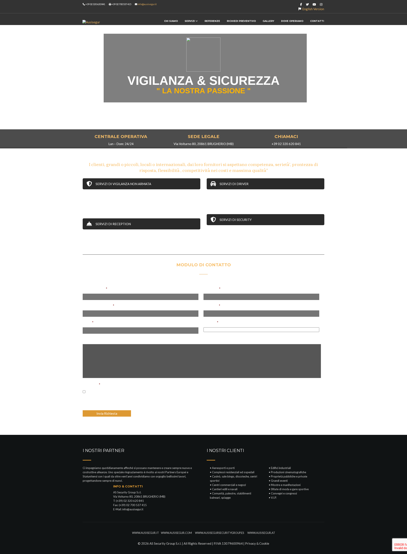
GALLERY (268, 21)
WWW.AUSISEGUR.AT (261, 532)
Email (88, 322)
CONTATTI (317, 21)
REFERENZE (212, 21)
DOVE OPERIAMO (292, 21)
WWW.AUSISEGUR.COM (176, 532)
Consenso (91, 384)
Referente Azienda (98, 305)
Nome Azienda (95, 288)
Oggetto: (212, 288)
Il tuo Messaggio (95, 339)
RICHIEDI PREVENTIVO (241, 21)
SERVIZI (190, 21)
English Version (313, 9)
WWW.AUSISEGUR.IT (145, 532)
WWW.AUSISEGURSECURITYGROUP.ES (220, 532)
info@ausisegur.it (147, 4)
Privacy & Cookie (257, 543)
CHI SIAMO (171, 21)
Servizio (211, 322)
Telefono (212, 305)
